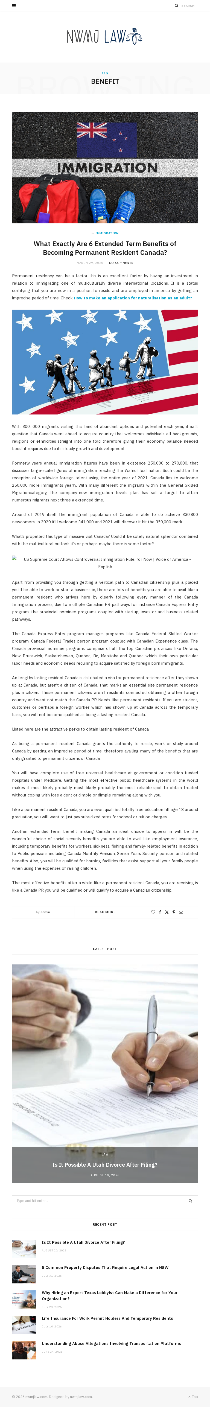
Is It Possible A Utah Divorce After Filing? (105, 1164)
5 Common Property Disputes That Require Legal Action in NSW (105, 1267)
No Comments (121, 263)
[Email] (181, 912)
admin (45, 912)
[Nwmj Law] (105, 37)
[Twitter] (167, 912)
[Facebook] (160, 912)
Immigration (107, 233)
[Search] (177, 5)
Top (194, 1396)
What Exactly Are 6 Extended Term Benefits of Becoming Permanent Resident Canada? (105, 248)
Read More (105, 912)
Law (105, 1154)
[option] (105, 1073)
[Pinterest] (174, 912)
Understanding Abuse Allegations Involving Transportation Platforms (111, 1343)
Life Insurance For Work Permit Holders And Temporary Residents (107, 1318)
